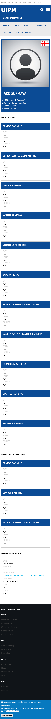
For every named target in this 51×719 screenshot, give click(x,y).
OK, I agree (7, 715)
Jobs (3, 675)
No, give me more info (10, 711)
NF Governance (25, 2)
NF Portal (37, 2)
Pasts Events (6, 623)
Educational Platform (9, 2)
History (4, 668)
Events (4, 615)
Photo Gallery (7, 653)
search (41, 9)
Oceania (7, 32)
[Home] (0, 5)
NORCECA (41, 25)
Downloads (6, 649)
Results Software (8, 634)
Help (3, 682)
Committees (6, 664)
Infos (3, 659)
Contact (4, 686)
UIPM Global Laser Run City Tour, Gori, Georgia (24, 575)
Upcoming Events (9, 620)
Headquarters (7, 671)
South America (24, 32)
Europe (28, 25)
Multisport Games (9, 627)
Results (4, 641)
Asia (17, 25)
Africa (6, 25)
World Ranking (7, 646)
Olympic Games (8, 631)
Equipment (6, 690)
